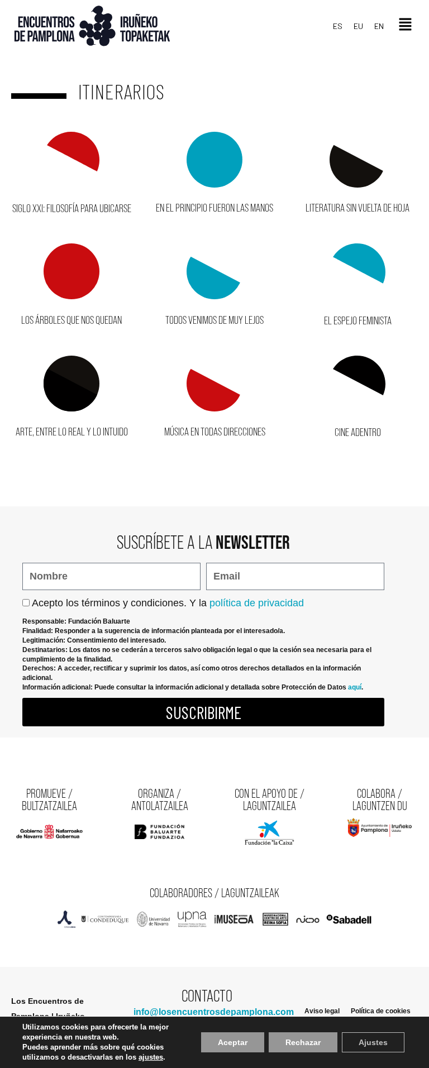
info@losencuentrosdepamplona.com (214, 1012)
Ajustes (373, 1042)
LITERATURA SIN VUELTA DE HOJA (357, 208)
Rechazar (303, 1042)
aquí (354, 687)
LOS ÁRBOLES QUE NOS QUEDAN (71, 320)
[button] (405, 26)
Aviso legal (322, 1011)
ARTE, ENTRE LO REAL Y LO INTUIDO (72, 431)
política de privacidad (256, 603)
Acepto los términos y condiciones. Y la (168, 603)
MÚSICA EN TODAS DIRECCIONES (214, 431)
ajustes (151, 1057)
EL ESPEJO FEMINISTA (358, 320)
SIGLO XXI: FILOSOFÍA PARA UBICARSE (71, 208)
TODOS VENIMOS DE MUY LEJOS (214, 320)
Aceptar (232, 1042)
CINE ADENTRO (358, 432)
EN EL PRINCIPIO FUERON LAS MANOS (214, 208)
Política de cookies (381, 1011)
